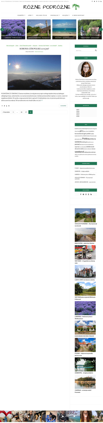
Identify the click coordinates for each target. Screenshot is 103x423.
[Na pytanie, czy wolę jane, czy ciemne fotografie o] (51, 416)
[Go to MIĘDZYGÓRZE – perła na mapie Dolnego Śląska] (90, 29)
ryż (80, 146)
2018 (77, 116)
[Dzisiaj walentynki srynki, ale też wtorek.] (5, 416)
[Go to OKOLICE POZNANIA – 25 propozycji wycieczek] (39, 29)
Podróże (21, 15)
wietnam (93, 152)
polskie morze (91, 142)
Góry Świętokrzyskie (25, 45)
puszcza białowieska (89, 144)
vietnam (89, 148)
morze (85, 135)
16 (21, 112)
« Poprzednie (6, 112)
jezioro (92, 131)
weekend (79, 151)
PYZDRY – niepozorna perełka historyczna (85, 168)
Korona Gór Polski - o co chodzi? (48, 45)
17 (26, 112)
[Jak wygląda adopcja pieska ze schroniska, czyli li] (28, 416)
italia (89, 131)
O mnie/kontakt (78, 15)
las (82, 135)
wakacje (93, 148)
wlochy (76, 154)
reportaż (77, 146)
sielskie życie (90, 147)
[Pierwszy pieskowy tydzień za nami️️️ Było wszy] (40, 416)
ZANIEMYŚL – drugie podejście (82, 171)
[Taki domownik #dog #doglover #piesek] (63, 416)
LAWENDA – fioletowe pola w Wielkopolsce (85, 174)
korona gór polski (84, 133)
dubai (76, 131)
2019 (77, 114)
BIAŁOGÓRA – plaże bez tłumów (84, 243)
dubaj (78, 131)
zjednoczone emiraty (83, 154)
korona (77, 133)
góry (81, 131)
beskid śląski (85, 128)
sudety (82, 148)
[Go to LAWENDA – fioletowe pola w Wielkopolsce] (13, 29)
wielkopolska (87, 152)
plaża (76, 139)
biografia (95, 128)
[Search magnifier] (96, 50)
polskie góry (85, 142)
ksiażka (92, 133)
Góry (30, 15)
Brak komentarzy (39, 51)
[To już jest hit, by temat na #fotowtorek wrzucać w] (17, 416)
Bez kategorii (10, 45)
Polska (85, 138)
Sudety (60, 45)
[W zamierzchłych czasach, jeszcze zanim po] (74, 416)
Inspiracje (54, 15)
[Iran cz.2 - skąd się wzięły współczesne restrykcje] (86, 416)
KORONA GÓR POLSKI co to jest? (34, 49)
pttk (80, 144)
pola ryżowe (79, 139)
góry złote (86, 131)
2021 (77, 109)
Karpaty (35, 45)
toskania (85, 148)
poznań (77, 144)
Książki (65, 15)
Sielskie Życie (41, 15)
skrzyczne (77, 148)
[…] (41, 100)
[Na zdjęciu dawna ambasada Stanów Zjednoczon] (97, 416)
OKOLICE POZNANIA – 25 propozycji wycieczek (83, 178)
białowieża (90, 128)
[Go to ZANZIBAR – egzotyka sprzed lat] (64, 29)
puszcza (83, 144)
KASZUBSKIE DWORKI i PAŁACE (84, 336)
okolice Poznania (90, 135)
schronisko (83, 146)
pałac (95, 135)
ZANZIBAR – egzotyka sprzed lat (64, 37)
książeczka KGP (78, 135)
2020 (77, 112)
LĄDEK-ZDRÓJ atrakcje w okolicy (85, 279)
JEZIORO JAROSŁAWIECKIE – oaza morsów (85, 182)
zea (78, 154)
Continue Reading (63, 106)
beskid (76, 128)
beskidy (79, 128)
